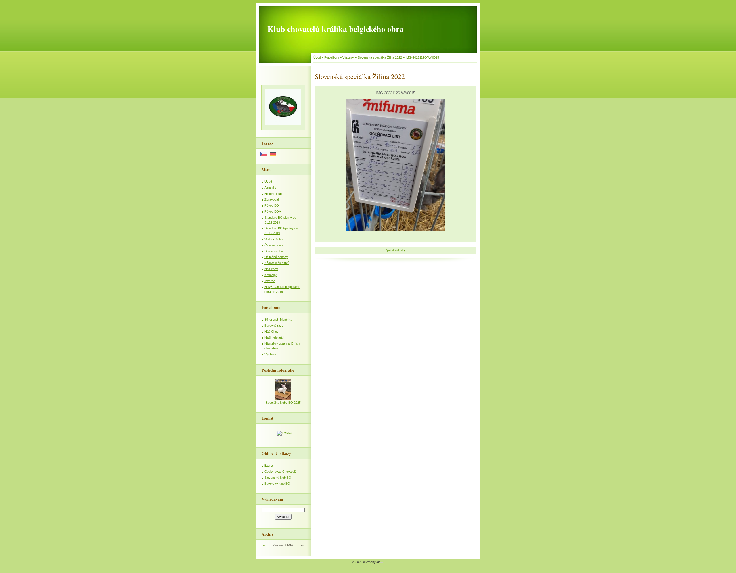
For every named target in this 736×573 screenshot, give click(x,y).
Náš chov (271, 269)
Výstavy (348, 57)
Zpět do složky (395, 250)
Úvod (317, 57)
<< (264, 545)
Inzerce (269, 281)
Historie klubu (273, 193)
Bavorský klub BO (277, 483)
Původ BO (271, 205)
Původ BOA (272, 211)
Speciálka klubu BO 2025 (283, 402)
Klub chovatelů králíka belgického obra (335, 29)
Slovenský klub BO (277, 477)
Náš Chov (271, 331)
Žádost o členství (276, 263)
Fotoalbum (331, 57)
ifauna (268, 465)
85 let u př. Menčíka (278, 319)
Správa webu (273, 251)
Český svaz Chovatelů (280, 471)
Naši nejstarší (274, 337)
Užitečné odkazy (276, 257)
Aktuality (270, 187)
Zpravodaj (271, 199)
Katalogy (270, 275)
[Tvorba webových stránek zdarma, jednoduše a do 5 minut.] (382, 562)
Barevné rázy (273, 325)
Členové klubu (274, 245)
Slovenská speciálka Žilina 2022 (379, 57)
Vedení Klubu (273, 239)
